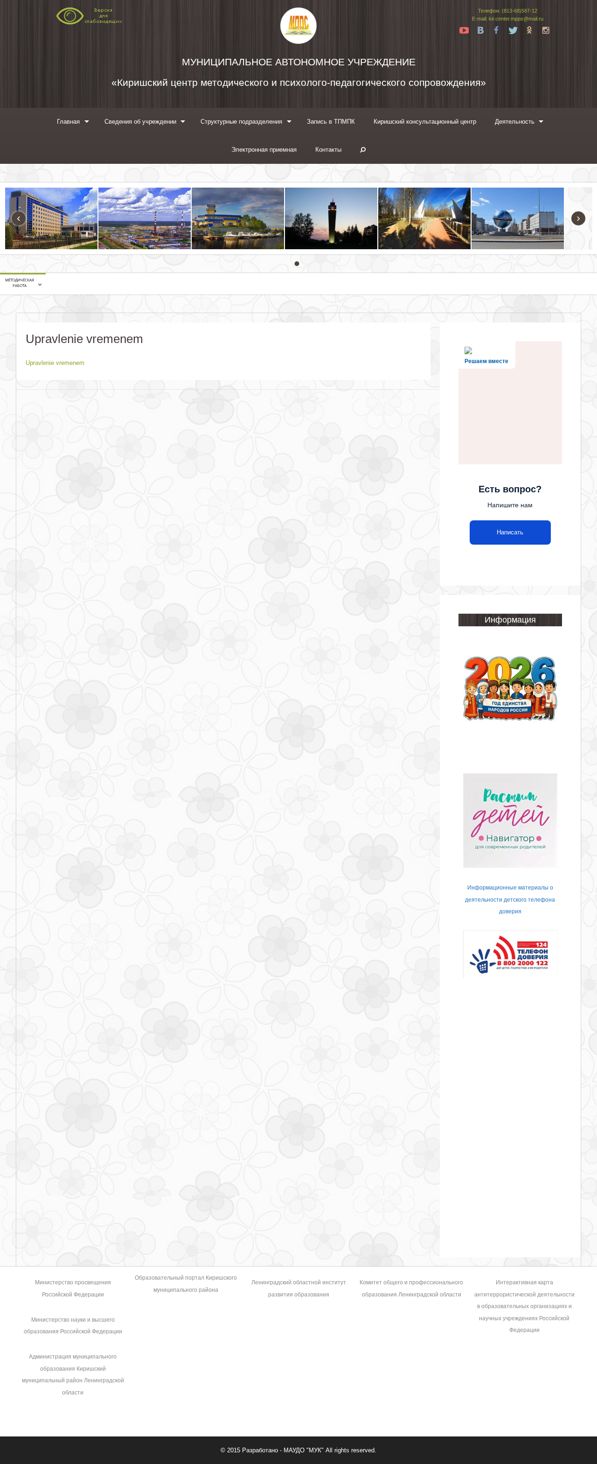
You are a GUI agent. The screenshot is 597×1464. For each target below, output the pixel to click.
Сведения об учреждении (140, 121)
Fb (496, 30)
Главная (68, 121)
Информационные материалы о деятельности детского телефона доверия (510, 899)
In (545, 30)
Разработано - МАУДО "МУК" (283, 1450)
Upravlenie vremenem (55, 362)
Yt (464, 30)
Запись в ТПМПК (331, 121)
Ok (529, 30)
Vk (480, 30)
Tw (513, 30)
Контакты (328, 149)
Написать (510, 532)
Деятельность (515, 121)
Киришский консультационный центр (425, 121)
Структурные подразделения (241, 121)
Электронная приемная (264, 149)
